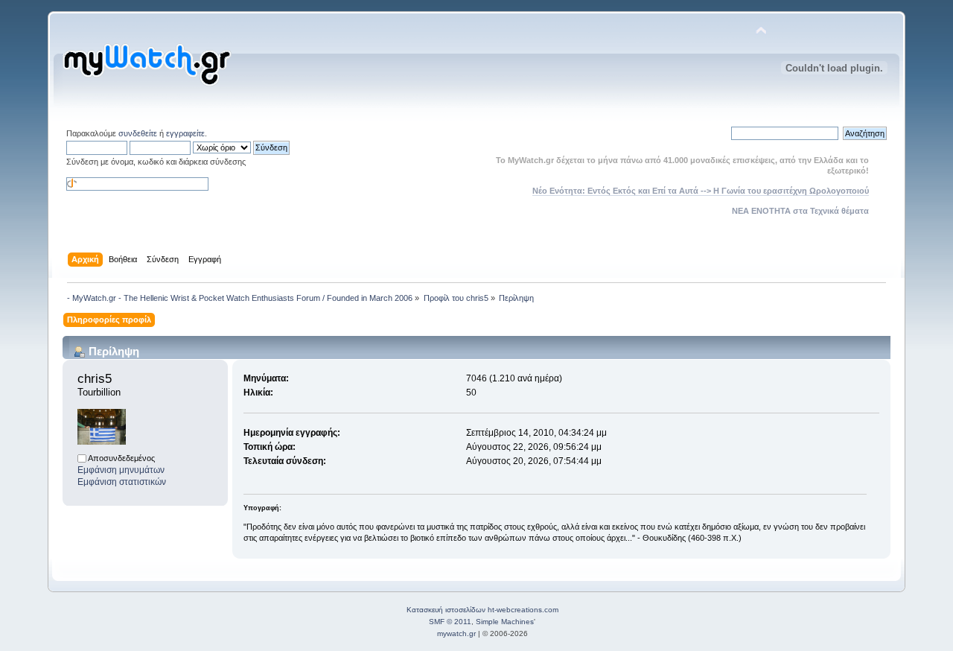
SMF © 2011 (450, 621)
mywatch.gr (456, 633)
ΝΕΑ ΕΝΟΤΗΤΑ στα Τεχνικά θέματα (800, 210)
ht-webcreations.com (523, 610)
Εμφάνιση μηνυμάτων (121, 470)
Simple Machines (505, 621)
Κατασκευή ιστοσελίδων (446, 610)
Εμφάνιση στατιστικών (121, 482)
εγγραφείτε (185, 133)
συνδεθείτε (137, 133)
